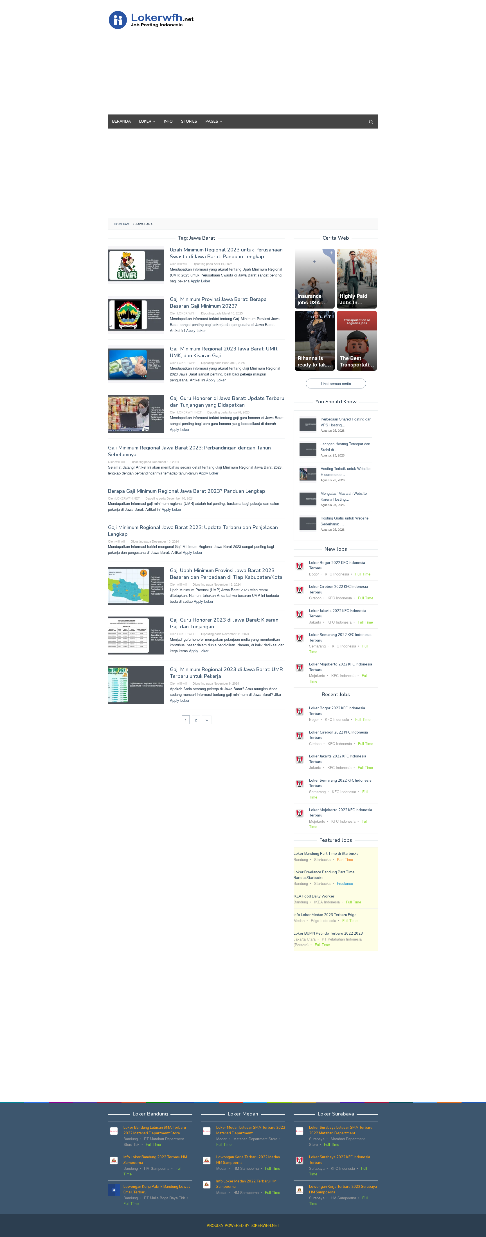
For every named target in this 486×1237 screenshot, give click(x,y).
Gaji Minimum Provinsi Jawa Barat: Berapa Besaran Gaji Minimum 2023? (218, 302)
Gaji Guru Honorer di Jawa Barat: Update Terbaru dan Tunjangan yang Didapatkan (227, 401)
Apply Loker (200, 281)
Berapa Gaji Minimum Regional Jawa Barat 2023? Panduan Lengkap (186, 491)
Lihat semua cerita (336, 383)
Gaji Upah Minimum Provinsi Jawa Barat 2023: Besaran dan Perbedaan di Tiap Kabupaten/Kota (226, 574)
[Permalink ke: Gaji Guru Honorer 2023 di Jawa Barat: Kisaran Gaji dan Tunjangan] (136, 635)
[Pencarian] (371, 121)
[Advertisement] (275, 69)
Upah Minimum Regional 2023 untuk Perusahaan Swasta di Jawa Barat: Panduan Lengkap (226, 253)
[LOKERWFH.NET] (157, 19)
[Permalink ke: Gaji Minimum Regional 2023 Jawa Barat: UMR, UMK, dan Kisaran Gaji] (136, 363)
